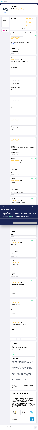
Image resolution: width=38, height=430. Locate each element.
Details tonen (33, 220)
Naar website (5, 12)
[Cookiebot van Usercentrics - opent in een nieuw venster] (33, 206)
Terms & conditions (25, 426)
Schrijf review (17, 10)
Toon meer (23, 28)
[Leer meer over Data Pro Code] (14, 412)
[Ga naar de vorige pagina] (20, 339)
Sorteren (26, 32)
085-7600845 (27, 386)
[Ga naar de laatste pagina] (30, 339)
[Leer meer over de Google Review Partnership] (14, 419)
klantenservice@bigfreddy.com (29, 385)
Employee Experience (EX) (22, 401)
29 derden (10, 216)
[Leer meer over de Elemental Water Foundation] (32, 419)
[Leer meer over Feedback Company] (32, 412)
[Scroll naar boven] (35, 427)
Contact (19, 426)
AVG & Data (15, 426)
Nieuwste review (31, 32)
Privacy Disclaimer (9, 426)
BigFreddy (14, 6)
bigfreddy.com (27, 387)
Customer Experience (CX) (26, 400)
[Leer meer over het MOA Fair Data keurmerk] (23, 412)
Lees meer (12, 43)
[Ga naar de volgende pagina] (27, 339)
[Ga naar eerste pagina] (17, 339)
